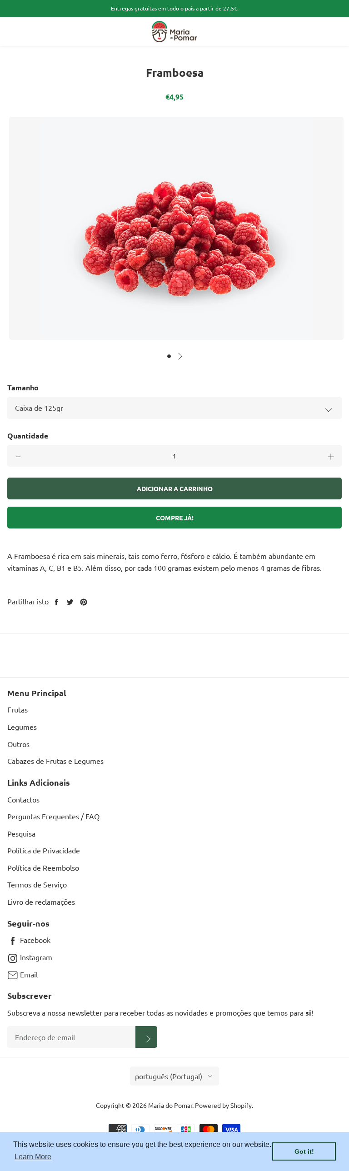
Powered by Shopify (223, 1105)
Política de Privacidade (43, 850)
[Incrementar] (331, 456)
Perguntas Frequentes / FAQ (53, 816)
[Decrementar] (18, 456)
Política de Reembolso (43, 867)
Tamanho (23, 387)
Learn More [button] (33, 1157)
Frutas (17, 709)
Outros (18, 743)
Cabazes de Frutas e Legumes (55, 760)
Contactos (23, 799)
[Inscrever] (146, 1037)
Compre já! (175, 517)
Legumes (22, 726)
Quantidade (27, 435)
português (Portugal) (168, 1076)
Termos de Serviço (37, 884)
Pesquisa (21, 833)
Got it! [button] (304, 1151)
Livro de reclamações (41, 901)
